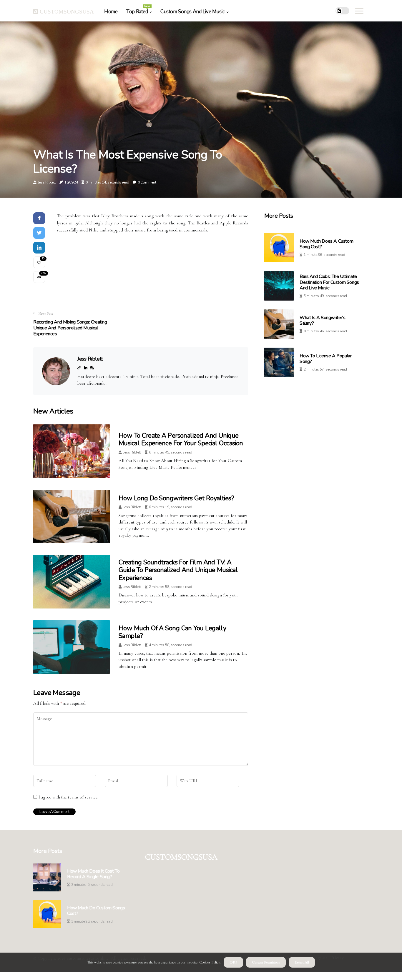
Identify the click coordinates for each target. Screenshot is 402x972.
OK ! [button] (233, 962)
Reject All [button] (302, 962)
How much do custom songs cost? (96, 910)
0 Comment (147, 182)
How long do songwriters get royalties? (176, 498)
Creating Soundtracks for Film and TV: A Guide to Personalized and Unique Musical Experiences (178, 570)
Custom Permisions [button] (266, 962)
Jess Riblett (47, 182)
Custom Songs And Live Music (192, 11)
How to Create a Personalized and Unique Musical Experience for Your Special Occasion (181, 439)
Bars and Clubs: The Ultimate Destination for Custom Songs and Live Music (329, 282)
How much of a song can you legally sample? (172, 632)
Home (110, 11)
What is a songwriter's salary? (322, 320)
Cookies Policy (209, 962)
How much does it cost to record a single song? (93, 874)
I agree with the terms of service (68, 797)
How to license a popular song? (325, 359)
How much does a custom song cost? (326, 244)
